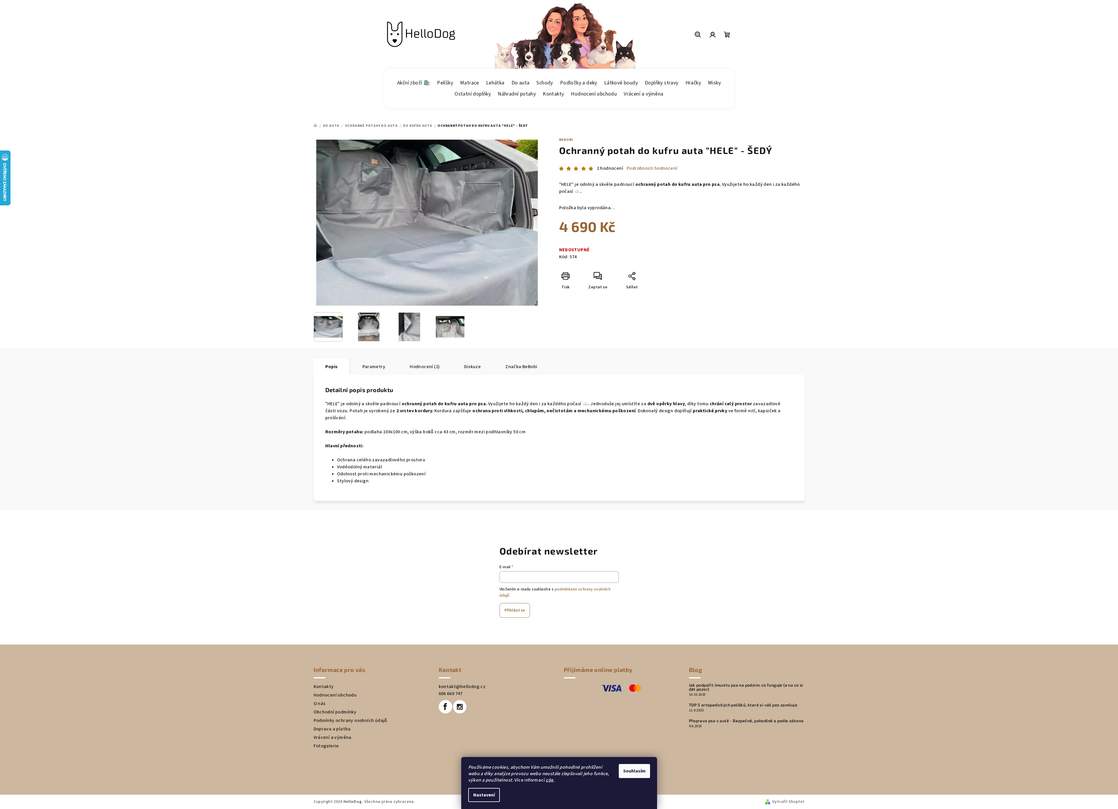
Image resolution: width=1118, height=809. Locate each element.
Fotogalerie (326, 746)
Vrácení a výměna (333, 737)
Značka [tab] (521, 366)
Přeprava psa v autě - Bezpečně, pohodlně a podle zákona (746, 721)
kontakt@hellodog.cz (462, 686)
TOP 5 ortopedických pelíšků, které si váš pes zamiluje (743, 705)
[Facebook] (445, 706)
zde (550, 780)
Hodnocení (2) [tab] (425, 366)
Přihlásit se (514, 610)
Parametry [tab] (374, 366)
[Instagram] (459, 706)
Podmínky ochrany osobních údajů (350, 720)
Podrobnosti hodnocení (652, 168)
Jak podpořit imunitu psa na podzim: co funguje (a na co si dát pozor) (746, 687)
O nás (320, 703)
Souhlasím (634, 771)
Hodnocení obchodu (335, 695)
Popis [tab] (331, 366)
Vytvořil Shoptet (788, 802)
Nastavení (484, 795)
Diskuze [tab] (472, 366)
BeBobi (566, 139)
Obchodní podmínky (335, 712)
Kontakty (324, 686)
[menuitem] (413, 83)
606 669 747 (451, 693)
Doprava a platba (332, 729)
